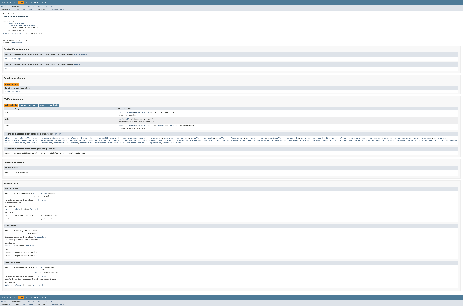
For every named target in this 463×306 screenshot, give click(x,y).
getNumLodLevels (12, 140)
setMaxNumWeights (61, 143)
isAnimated (179, 140)
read (249, 140)
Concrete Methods (49, 105)
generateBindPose (154, 138)
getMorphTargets (441, 138)
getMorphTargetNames (423, 138)
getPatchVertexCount (30, 140)
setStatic (131, 143)
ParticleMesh (16, 43)
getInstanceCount (308, 138)
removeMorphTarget (261, 140)
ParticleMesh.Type (13, 59)
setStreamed (143, 143)
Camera (161, 126)
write (178, 143)
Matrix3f (173, 126)
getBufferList (207, 138)
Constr (24, 9)
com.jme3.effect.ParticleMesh (22, 25)
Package (13, 2)
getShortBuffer (61, 140)
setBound (317, 140)
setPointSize (119, 143)
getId (263, 138)
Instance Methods (28, 105)
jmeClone (225, 140)
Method (32, 9)
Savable (5, 33)
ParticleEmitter (142, 112)
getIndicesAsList (291, 138)
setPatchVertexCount (102, 143)
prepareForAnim (238, 140)
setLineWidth (32, 143)
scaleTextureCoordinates (300, 140)
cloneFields (64, 138)
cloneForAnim (77, 138)
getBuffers (221, 138)
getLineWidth (324, 138)
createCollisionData (106, 138)
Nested (11, 9)
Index (43, 2)
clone (54, 138)
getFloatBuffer (252, 138)
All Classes (51, 7)
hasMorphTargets (165, 140)
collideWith (90, 138)
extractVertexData (136, 138)
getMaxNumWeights (352, 138)
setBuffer (327, 140)
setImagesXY (124, 119)
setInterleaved (18, 143)
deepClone (122, 138)
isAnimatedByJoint (211, 140)
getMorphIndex (390, 138)
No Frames (37, 7)
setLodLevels (46, 143)
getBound (185, 138)
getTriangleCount (115, 140)
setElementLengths (449, 140)
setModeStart (86, 143)
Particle (141, 126)
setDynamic (434, 140)
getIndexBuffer (275, 138)
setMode (74, 143)
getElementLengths (236, 138)
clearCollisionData (41, 138)
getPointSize (47, 140)
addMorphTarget (11, 138)
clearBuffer (25, 138)
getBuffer (195, 138)
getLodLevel (337, 138)
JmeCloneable (17, 33)
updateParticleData (127, 126)
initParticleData (126, 112)
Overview (4, 2)
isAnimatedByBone (193, 140)
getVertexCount (149, 140)
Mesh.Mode (9, 69)
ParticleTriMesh (12, 92)
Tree (27, 2)
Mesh (77, 64)
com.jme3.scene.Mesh (15, 23)
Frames (28, 7)
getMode (365, 138)
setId (7, 143)
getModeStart (376, 138)
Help (49, 2)
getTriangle (75, 140)
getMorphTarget (405, 138)
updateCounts (168, 143)
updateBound (155, 143)
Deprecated (35, 2)
